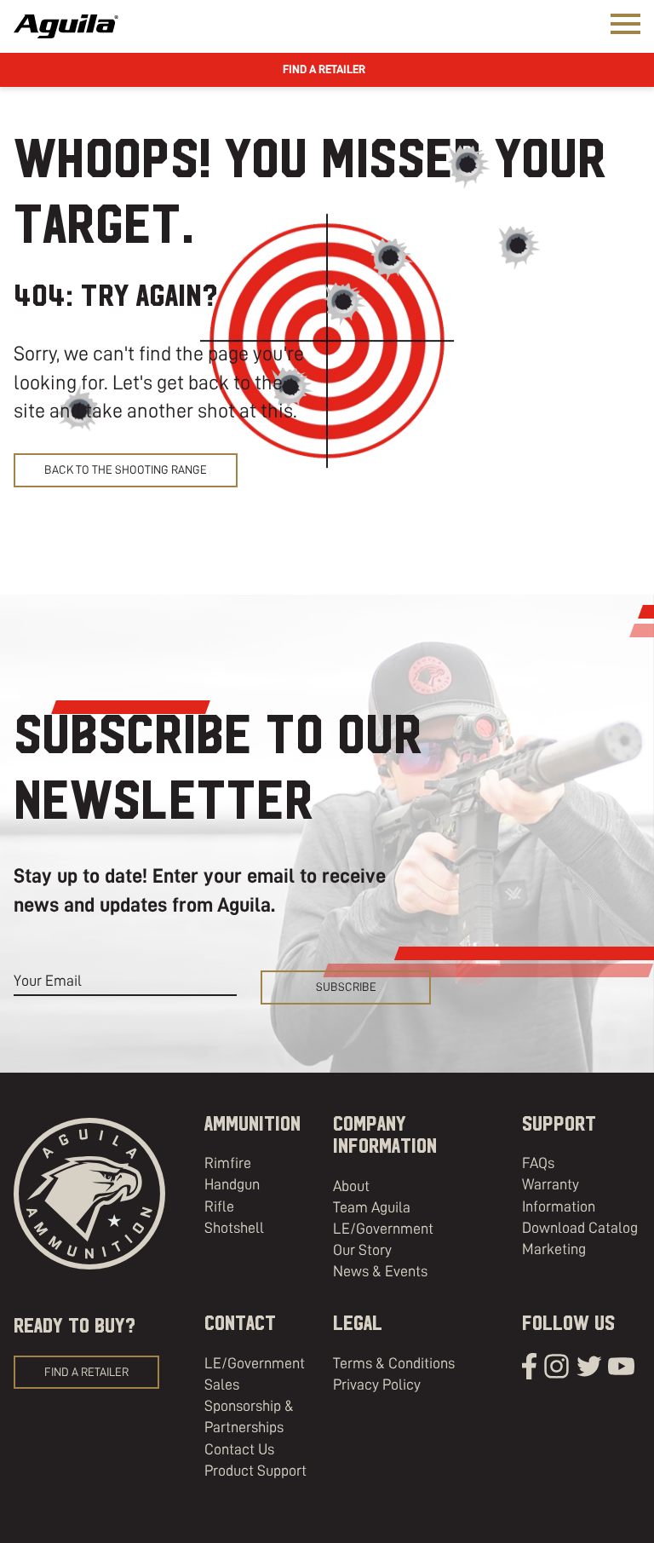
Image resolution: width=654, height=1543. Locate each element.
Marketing (554, 1249)
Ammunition (252, 1124)
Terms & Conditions (394, 1363)
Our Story (362, 1250)
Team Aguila (371, 1207)
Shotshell (234, 1227)
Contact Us (239, 1449)
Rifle (219, 1206)
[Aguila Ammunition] (66, 26)
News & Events (380, 1271)
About (351, 1186)
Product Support (255, 1470)
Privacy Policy (377, 1384)
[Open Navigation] (625, 24)
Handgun (232, 1184)
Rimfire (227, 1163)
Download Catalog (580, 1227)
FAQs (538, 1163)
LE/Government (383, 1228)
